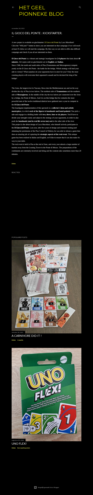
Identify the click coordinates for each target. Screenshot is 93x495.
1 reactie (20, 340)
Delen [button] (14, 164)
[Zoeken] (79, 6)
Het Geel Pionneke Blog (41, 10)
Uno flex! (19, 443)
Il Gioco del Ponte (51, 42)
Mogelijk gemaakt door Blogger (48, 487)
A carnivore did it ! (27, 335)
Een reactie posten (23, 448)
